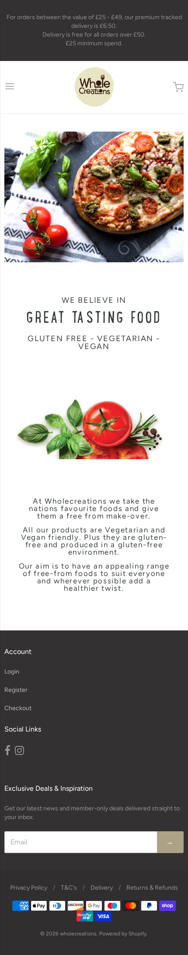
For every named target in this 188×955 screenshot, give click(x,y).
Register (16, 690)
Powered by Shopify (122, 934)
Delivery (102, 887)
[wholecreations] (94, 87)
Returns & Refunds (152, 887)
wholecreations (78, 934)
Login (11, 671)
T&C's (69, 887)
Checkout (17, 708)
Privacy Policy (28, 887)
